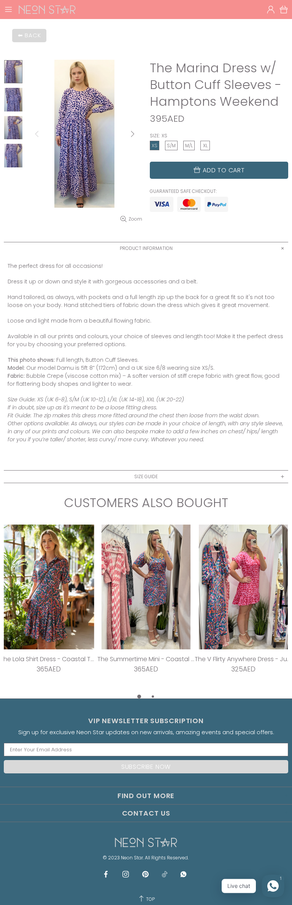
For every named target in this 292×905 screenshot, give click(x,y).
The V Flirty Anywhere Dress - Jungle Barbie (243, 659)
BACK (33, 35)
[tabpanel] (48, 608)
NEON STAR (47, 9)
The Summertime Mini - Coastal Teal (146, 659)
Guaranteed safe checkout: (183, 191)
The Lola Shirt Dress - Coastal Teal (48, 659)
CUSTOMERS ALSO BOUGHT (146, 503)
